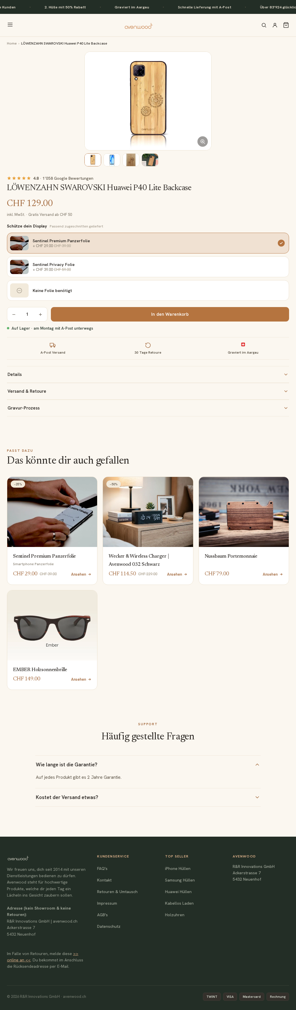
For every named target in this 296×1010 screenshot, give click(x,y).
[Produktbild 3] (131, 159)
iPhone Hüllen (177, 868)
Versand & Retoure (27, 391)
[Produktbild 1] (92, 159)
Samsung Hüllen (180, 880)
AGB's (102, 914)
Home (12, 43)
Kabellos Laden (179, 903)
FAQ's (102, 868)
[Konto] (275, 25)
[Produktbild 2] (111, 159)
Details (15, 374)
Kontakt (104, 880)
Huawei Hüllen (178, 891)
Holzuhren (174, 914)
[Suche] (264, 25)
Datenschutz (109, 926)
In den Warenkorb (169, 314)
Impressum (107, 903)
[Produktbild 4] (150, 159)
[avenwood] (138, 25)
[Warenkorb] (286, 25)
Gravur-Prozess (24, 408)
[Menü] (10, 25)
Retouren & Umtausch (117, 891)
